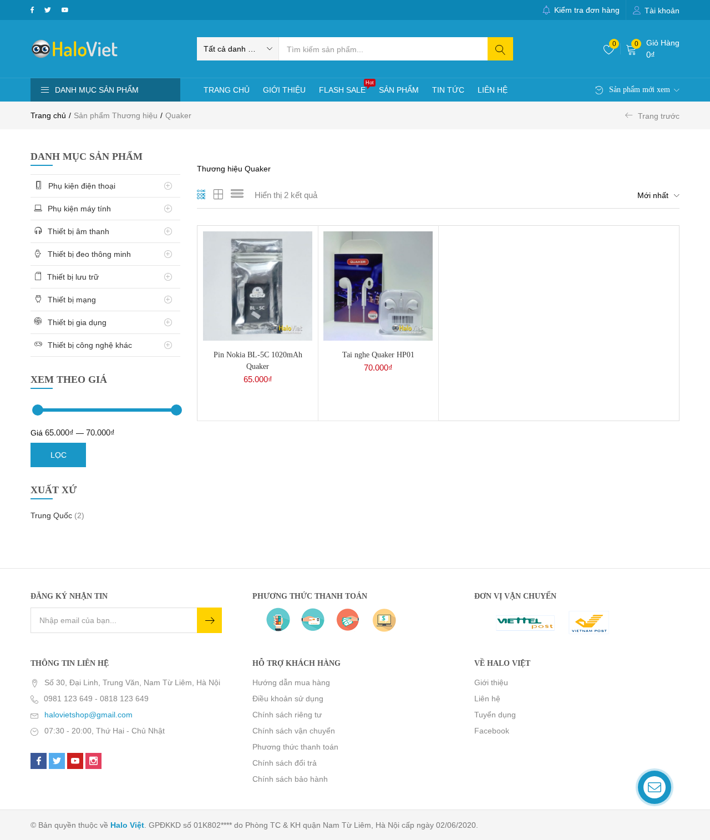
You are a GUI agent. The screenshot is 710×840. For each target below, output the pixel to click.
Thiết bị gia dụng (78, 322)
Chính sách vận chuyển (293, 730)
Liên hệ (493, 89)
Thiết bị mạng (73, 299)
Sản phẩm (399, 89)
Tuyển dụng (495, 714)
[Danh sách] (237, 195)
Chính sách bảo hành (290, 779)
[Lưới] (201, 195)
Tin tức (448, 89)
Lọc (58, 455)
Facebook (491, 730)
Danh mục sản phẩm (97, 89)
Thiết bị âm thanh (79, 231)
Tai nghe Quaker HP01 (378, 355)
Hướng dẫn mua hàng (291, 682)
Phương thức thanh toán (295, 746)
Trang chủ (227, 89)
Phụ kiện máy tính (80, 208)
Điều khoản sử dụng (287, 698)
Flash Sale (345, 87)
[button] (237, 48)
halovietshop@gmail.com (88, 714)
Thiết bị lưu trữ (74, 276)
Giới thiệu (284, 89)
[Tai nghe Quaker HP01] (378, 285)
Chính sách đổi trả (284, 762)
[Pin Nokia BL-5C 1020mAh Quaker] (257, 285)
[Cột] (218, 195)
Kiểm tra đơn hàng (587, 10)
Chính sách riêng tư (287, 714)
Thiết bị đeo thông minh (90, 254)
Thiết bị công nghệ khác (91, 345)
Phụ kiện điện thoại (83, 185)
